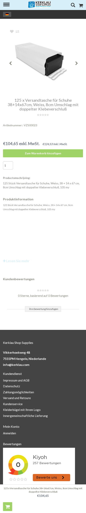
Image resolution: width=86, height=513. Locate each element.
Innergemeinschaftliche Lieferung (25, 416)
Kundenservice (13, 404)
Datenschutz (11, 386)
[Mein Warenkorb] (81, 6)
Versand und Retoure (17, 398)
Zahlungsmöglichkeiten (18, 392)
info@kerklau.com (16, 364)
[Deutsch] (7, 14)
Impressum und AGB (16, 380)
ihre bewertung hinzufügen (43, 308)
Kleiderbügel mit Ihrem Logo (22, 410)
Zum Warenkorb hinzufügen (43, 153)
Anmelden (9, 433)
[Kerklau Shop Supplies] (39, 4)
